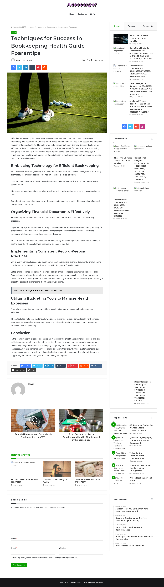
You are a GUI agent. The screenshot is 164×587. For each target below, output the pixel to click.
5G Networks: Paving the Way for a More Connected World (141, 428)
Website (62, 548)
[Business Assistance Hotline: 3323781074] (25, 469)
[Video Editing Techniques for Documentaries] (121, 456)
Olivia (18, 60)
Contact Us (82, 14)
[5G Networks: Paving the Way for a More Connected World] (121, 429)
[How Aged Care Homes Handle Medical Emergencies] (121, 469)
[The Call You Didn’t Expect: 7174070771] (89, 469)
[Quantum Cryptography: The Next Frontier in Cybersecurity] (121, 443)
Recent (117, 26)
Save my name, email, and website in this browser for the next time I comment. (45, 558)
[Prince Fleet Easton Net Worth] (121, 481)
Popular (131, 26)
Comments (148, 26)
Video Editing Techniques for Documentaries (137, 456)
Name (14, 538)
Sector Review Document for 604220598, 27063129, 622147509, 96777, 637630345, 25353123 (140, 71)
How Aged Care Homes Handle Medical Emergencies (140, 468)
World (21, 27)
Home (71, 14)
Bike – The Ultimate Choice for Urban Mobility (139, 38)
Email (14, 548)
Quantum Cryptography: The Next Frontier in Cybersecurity (141, 440)
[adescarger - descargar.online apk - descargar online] (82, 5)
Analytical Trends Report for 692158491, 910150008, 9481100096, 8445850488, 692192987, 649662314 (141, 106)
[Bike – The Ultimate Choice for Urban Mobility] (121, 39)
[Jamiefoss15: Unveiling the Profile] (57, 469)
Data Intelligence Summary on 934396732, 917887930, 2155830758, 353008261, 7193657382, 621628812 (141, 88)
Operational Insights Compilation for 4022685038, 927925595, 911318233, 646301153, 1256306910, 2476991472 (141, 53)
